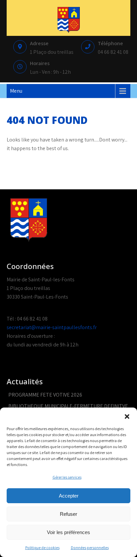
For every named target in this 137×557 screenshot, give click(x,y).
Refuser (68, 514)
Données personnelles (90, 547)
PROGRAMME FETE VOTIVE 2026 (45, 394)
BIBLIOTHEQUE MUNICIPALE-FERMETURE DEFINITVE (68, 406)
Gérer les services (67, 477)
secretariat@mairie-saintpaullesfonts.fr (52, 327)
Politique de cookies (42, 547)
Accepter (68, 496)
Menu (16, 90)
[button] (127, 416)
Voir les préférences (68, 532)
